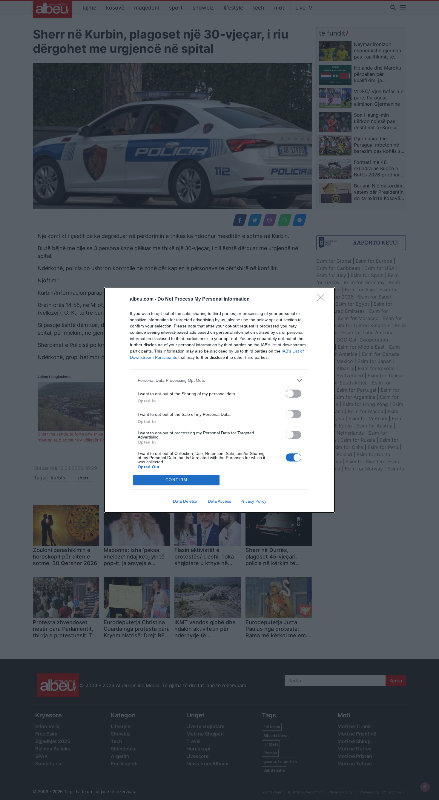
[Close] (323, 299)
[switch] (293, 394)
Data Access (219, 501)
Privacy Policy (253, 501)
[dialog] (219, 400)
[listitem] (219, 380)
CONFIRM (176, 480)
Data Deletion (186, 501)
